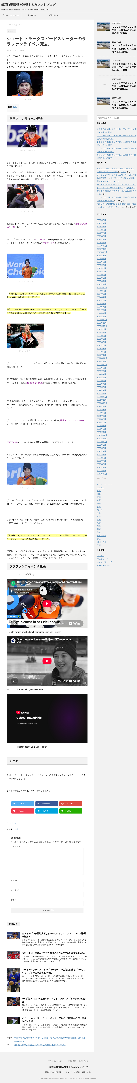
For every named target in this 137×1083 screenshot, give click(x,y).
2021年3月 (101, 426)
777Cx (123, 172)
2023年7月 (101, 336)
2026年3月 (101, 236)
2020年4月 (101, 461)
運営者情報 (32, 15)
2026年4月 (101, 233)
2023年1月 (101, 355)
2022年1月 (101, 393)
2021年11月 (102, 400)
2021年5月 (101, 419)
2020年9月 (101, 445)
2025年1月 (101, 281)
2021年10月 (102, 403)
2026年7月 (101, 223)
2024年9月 (101, 291)
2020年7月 (101, 451)
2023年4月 (101, 345)
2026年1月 (101, 243)
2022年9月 (101, 368)
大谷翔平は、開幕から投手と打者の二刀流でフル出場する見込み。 (54, 953)
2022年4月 (101, 384)
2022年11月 (102, 361)
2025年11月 (102, 249)
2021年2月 (101, 429)
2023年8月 (101, 332)
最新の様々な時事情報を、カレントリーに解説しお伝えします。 (68, 1072)
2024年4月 (101, 307)
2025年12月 (102, 246)
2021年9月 (101, 406)
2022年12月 (102, 358)
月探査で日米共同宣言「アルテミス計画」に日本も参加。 (40, 1045)
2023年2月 (101, 352)
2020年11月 (102, 438)
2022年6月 (101, 377)
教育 (99, 500)
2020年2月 (101, 467)
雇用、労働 (101, 542)
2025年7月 (101, 262)
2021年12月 (102, 397)
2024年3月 (101, 310)
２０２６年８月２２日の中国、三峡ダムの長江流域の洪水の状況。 (124, 30)
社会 (99, 516)
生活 (99, 513)
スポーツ (12, 823)
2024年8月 (101, 294)
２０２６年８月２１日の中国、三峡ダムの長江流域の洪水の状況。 (124, 48)
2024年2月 (101, 313)
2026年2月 (101, 239)
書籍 (99, 507)
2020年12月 (102, 435)
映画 (99, 503)
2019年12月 (102, 474)
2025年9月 (101, 255)
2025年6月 (101, 265)
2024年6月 (101, 300)
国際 (99, 494)
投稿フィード (102, 559)
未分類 (99, 510)
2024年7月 (101, 297)
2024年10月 (102, 287)
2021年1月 (101, 432)
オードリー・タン (104, 484)
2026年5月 (101, 230)
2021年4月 (101, 422)
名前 (14, 880)
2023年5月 (101, 342)
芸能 (99, 529)
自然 (99, 526)
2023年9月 (101, 329)
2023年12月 (102, 320)
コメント (16, 846)
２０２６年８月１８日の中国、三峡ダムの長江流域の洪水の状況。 (124, 104)
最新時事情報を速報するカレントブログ (28, 4)
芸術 (99, 532)
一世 (17, 829)
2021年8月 (101, 409)
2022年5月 (101, 381)
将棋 (99, 497)
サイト (13, 900)
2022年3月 (101, 387)
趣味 (99, 539)
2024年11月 (102, 284)
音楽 (99, 545)
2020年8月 (101, 448)
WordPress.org (103, 565)
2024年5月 (101, 304)
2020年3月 (101, 464)
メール (15, 890)
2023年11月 (102, 323)
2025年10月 (102, 252)
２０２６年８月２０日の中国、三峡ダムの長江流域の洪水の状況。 (124, 67)
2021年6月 (101, 416)
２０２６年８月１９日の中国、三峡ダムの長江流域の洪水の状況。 (124, 86)
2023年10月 (102, 326)
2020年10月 (102, 442)
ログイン (100, 556)
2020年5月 (101, 458)
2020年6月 (101, 454)
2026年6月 (101, 226)
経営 (99, 523)
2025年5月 (101, 268)
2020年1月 (101, 471)
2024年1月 (101, 316)
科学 (99, 519)
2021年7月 (101, 413)
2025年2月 (101, 278)
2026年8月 (101, 220)
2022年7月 (101, 374)
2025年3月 (101, 275)
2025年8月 (101, 259)
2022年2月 (101, 390)
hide (15, 107)
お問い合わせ (53, 15)
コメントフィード (104, 562)
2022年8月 (101, 371)
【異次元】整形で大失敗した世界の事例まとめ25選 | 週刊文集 (116, 191)
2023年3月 (101, 348)
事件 (99, 491)
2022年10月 (102, 365)
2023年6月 (101, 339)
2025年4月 (101, 271)
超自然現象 (101, 536)
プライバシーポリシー (10, 15)
